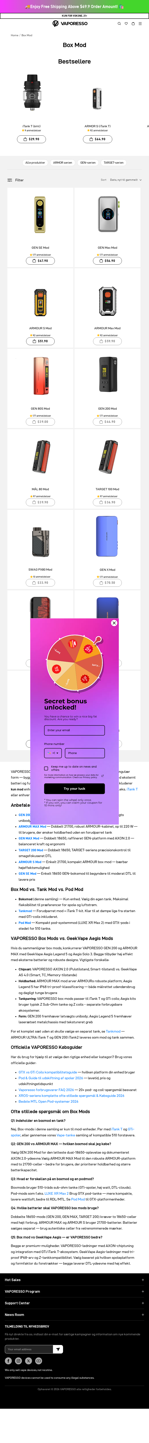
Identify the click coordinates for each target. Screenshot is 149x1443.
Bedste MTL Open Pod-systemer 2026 (48, 1101)
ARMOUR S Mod (40, 328)
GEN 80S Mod (40, 408)
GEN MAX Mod (29, 838)
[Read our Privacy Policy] (102, 775)
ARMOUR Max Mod (107, 328)
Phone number (54, 744)
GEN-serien (88, 162)
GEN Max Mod (107, 247)
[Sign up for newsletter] (58, 1349)
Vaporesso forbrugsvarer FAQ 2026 (46, 1090)
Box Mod (27, 35)
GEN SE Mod (40, 247)
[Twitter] (28, 1360)
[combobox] (53, 753)
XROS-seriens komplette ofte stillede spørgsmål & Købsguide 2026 (71, 1095)
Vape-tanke (66, 1135)
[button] (118, 24)
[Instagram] (18, 1360)
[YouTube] (38, 1360)
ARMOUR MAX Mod (32, 826)
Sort (104, 179)
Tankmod (25, 911)
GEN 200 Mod (107, 408)
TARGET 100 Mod (107, 489)
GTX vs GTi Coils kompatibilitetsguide (48, 1072)
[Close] (114, 623)
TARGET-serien (114, 162)
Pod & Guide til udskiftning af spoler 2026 (51, 1078)
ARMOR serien (62, 162)
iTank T (132, 789)
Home (14, 35)
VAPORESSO (68, 1389)
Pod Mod (25, 922)
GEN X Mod (107, 569)
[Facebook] (8, 1360)
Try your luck (74, 788)
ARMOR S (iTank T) (98, 126)
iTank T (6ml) (32, 126)
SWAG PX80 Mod (40, 569)
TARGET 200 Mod (31, 850)
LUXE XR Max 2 (57, 1193)
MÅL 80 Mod (40, 489)
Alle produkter (35, 162)
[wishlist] (125, 24)
